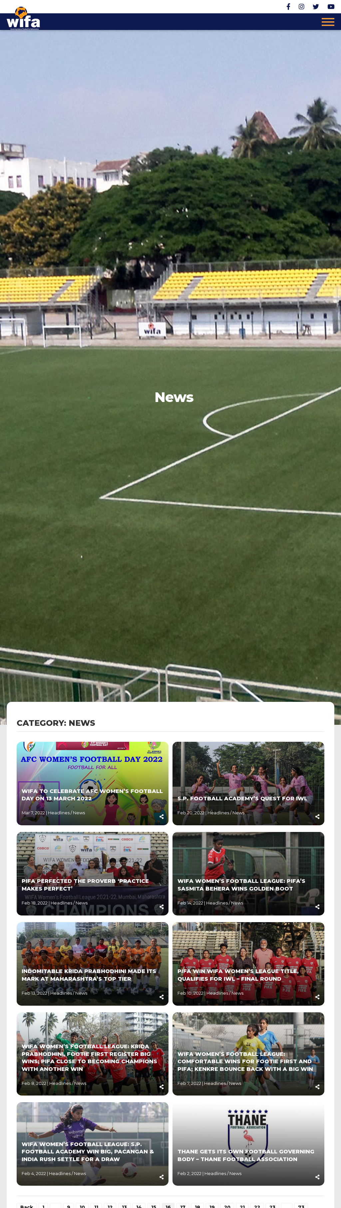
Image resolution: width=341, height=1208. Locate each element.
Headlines (59, 812)
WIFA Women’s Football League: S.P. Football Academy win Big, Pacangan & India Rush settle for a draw (88, 1151)
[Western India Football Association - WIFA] (23, 17)
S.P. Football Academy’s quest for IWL (242, 798)
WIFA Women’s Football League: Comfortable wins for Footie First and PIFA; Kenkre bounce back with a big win (245, 1061)
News (79, 812)
